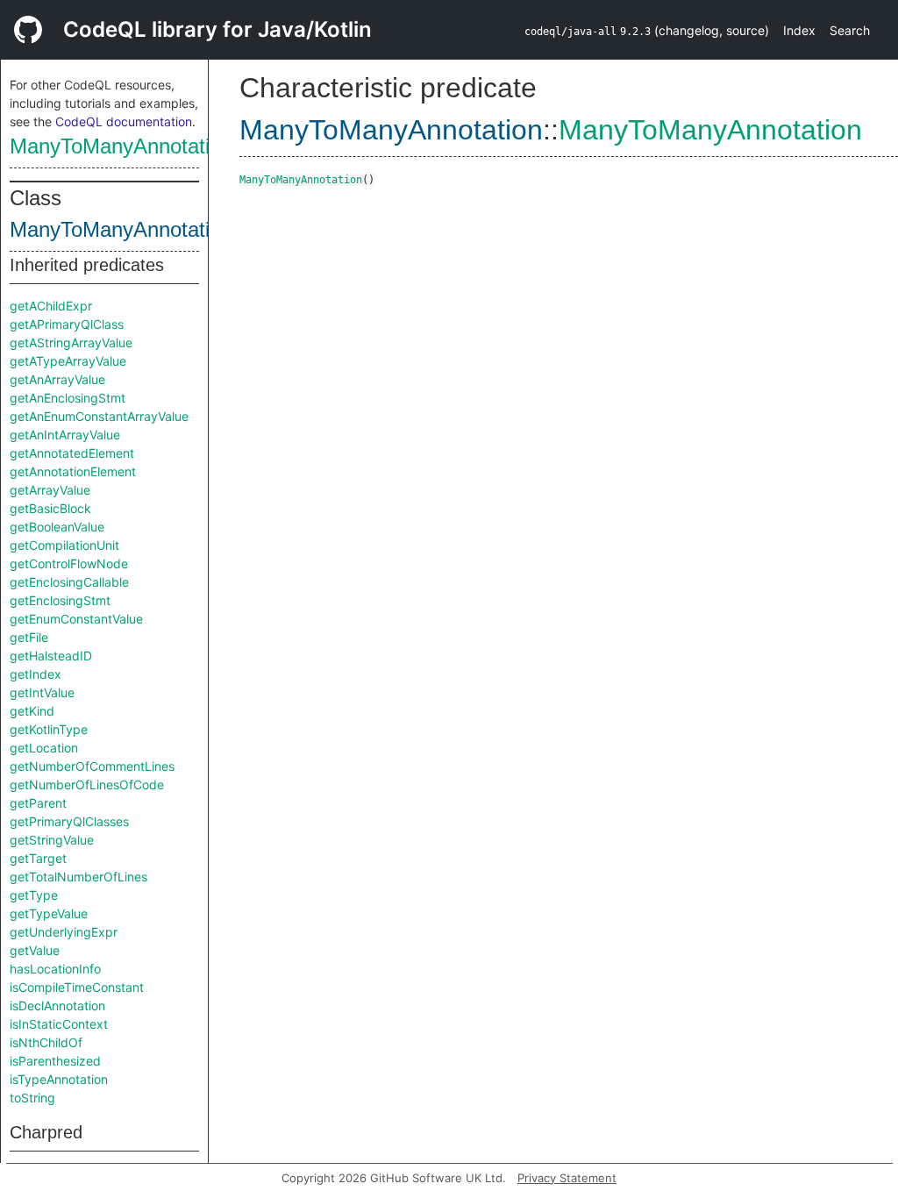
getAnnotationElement (73, 471)
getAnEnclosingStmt (67, 397)
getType (34, 895)
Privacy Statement (566, 1178)
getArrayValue (50, 489)
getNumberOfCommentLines (92, 766)
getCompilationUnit (64, 545)
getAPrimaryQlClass (67, 324)
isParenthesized (55, 1060)
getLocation (44, 747)
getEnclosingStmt (60, 600)
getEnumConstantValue (76, 618)
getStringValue (52, 839)
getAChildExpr (51, 305)
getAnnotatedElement (72, 453)
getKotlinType (49, 729)
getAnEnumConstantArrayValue (99, 416)
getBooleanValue (57, 526)
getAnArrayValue (57, 379)
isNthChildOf (46, 1042)
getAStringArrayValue (71, 342)
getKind (32, 710)
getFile (29, 637)
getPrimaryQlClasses (69, 821)
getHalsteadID (51, 655)
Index (799, 30)
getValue (35, 950)
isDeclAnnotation (57, 1005)
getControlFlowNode (69, 563)
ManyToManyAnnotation (121, 146)
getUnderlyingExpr (64, 931)
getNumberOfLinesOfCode (87, 784)
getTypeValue (49, 913)
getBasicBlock (50, 508)
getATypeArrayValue (68, 360)
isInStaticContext (59, 1023)
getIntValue (42, 692)
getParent (38, 802)
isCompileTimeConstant (77, 987)
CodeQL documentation (123, 121)
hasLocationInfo (55, 968)
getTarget (38, 858)
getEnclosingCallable (69, 581)
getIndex (35, 674)
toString (32, 1097)
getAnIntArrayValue (65, 434)
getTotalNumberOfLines (78, 876)
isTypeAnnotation (59, 1079)
